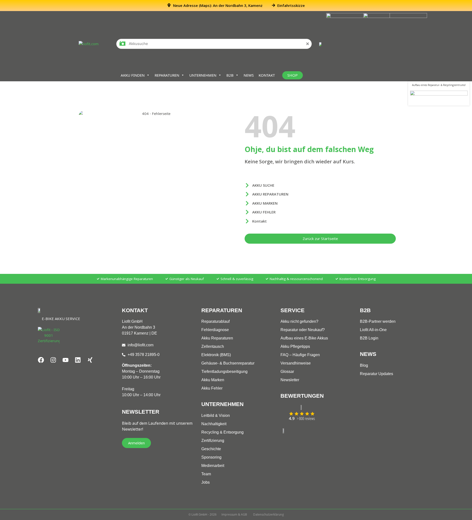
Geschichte (211, 449)
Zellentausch (212, 346)
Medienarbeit (212, 466)
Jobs (205, 482)
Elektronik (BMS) (216, 355)
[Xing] (90, 360)
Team (206, 474)
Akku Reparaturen (217, 338)
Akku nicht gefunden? (299, 321)
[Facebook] (41, 360)
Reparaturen (167, 75)
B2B (230, 75)
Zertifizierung (212, 440)
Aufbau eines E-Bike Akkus (304, 338)
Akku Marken (212, 380)
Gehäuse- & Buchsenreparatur (227, 363)
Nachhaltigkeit (213, 424)
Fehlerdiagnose (215, 330)
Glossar (287, 371)
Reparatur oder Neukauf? (302, 330)
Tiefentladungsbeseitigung (224, 371)
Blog (364, 365)
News (249, 75)
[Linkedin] (78, 360)
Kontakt (267, 75)
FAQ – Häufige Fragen (300, 355)
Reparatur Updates (376, 374)
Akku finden (133, 75)
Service (292, 310)
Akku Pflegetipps (295, 346)
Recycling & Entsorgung (222, 432)
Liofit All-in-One (373, 330)
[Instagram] (53, 360)
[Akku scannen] (122, 45)
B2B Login (369, 338)
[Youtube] (65, 360)
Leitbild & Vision (215, 415)
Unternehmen (202, 75)
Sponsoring (211, 457)
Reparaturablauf (215, 321)
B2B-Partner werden (378, 321)
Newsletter (289, 380)
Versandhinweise (295, 363)
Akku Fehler (211, 388)
